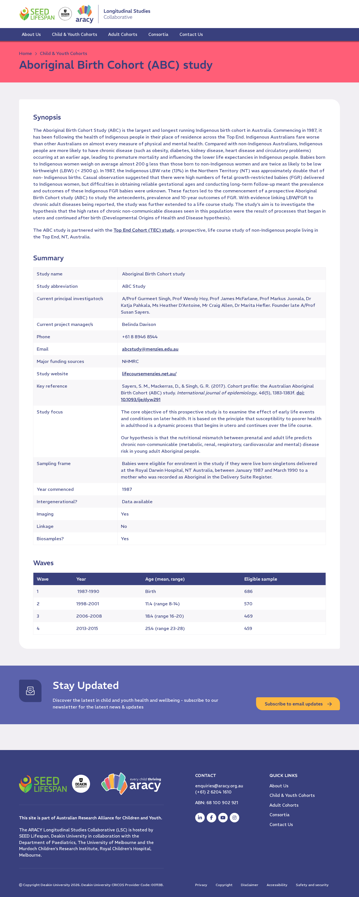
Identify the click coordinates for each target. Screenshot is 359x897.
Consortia (158, 34)
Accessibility (277, 885)
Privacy (201, 885)
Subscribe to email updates (294, 704)
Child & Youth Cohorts (74, 34)
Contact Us (191, 34)
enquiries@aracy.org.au (219, 785)
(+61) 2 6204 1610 (213, 792)
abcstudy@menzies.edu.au (150, 349)
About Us (31, 34)
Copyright (224, 885)
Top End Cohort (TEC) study (144, 230)
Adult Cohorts (122, 34)
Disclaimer (249, 885)
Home (25, 53)
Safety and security (312, 885)
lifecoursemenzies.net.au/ (149, 373)
